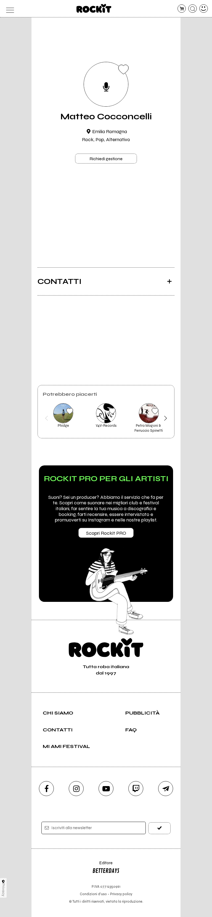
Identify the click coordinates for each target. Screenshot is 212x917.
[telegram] (165, 788)
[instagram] (76, 788)
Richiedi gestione (106, 158)
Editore (102, 865)
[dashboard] (203, 8)
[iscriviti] (159, 828)
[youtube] (106, 788)
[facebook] (46, 788)
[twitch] (135, 788)
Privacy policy (121, 894)
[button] (46, 418)
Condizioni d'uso (93, 894)
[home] (94, 8)
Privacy (3, 889)
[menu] (8, 8)
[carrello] (181, 8)
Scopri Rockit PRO (106, 533)
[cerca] (192, 8)
